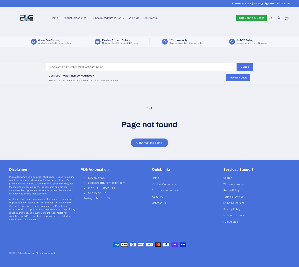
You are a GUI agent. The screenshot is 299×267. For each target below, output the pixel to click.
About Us (157, 197)
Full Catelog (230, 222)
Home (155, 178)
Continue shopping (149, 142)
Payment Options (233, 215)
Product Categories (164, 184)
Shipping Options (233, 203)
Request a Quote (238, 78)
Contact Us (159, 203)
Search (245, 66)
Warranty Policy (233, 184)
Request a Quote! (251, 18)
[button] (75, 18)
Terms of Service (233, 197)
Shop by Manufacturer (165, 190)
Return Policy (231, 190)
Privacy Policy (231, 209)
